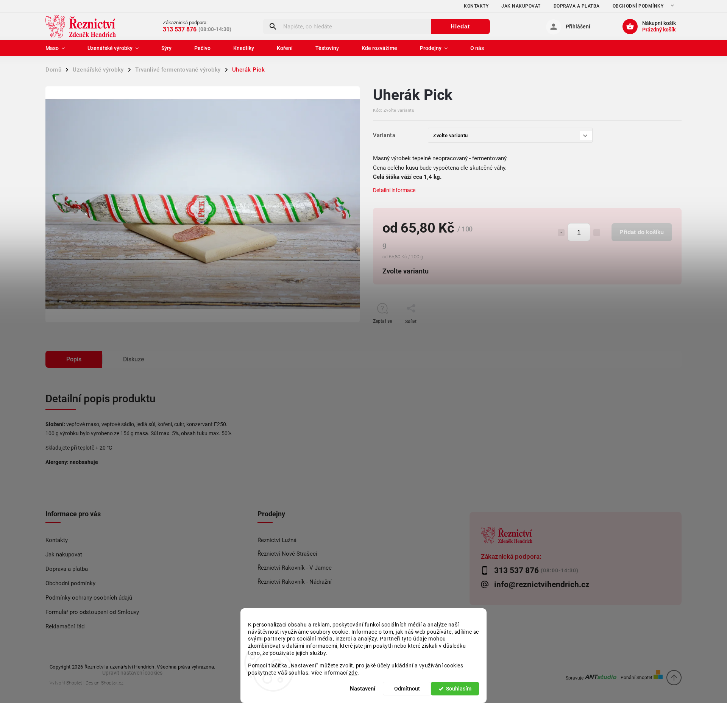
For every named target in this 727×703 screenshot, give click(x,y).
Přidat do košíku (641, 232)
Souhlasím (458, 689)
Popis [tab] (73, 359)
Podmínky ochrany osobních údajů (88, 597)
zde (353, 672)
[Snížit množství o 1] (561, 232)
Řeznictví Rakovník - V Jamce (294, 567)
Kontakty (476, 6)
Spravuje (575, 677)
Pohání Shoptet (637, 677)
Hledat (460, 26)
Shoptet (74, 683)
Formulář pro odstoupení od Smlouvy (92, 612)
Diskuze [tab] (133, 359)
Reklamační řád (64, 626)
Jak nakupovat (521, 6)
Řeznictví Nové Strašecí (287, 553)
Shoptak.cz (112, 683)
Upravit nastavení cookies (132, 673)
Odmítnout (407, 689)
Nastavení (362, 688)
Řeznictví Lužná (276, 540)
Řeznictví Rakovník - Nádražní (294, 581)
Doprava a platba (577, 6)
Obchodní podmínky (638, 6)
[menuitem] (60, 48)
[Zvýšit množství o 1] (596, 232)
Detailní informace (394, 190)
